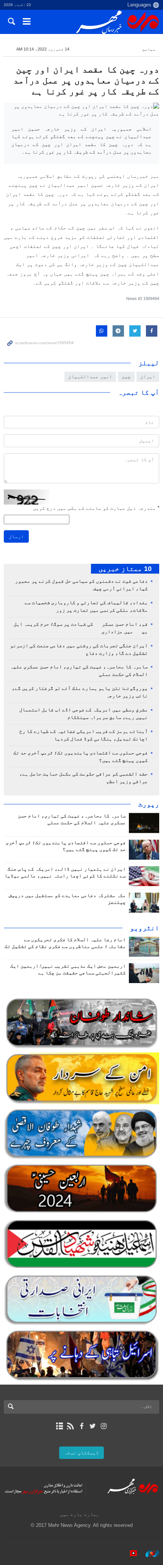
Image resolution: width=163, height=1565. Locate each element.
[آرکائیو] (59, 1426)
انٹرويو (144, 928)
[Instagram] (103, 1426)
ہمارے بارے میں (79, 1514)
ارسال (16, 536)
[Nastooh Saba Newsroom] (148, 1553)
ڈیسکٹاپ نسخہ (81, 1453)
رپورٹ (148, 804)
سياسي (148, 49)
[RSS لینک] (70, 1426)
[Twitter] (92, 1426)
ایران (147, 376)
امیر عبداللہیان (90, 376)
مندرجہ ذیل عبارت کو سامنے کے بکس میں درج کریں (96, 508)
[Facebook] (81, 1426)
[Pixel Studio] (129, 1553)
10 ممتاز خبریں (125, 568)
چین (126, 376)
